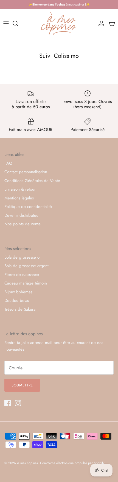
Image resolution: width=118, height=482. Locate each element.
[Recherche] (18, 23)
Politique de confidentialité (28, 207)
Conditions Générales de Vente (32, 181)
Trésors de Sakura (19, 309)
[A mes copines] (59, 23)
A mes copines (27, 463)
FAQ (8, 163)
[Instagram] (18, 403)
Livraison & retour (20, 189)
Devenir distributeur (22, 215)
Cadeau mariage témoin (25, 283)
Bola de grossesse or (22, 257)
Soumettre (22, 385)
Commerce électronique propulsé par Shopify (72, 463)
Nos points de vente (22, 224)
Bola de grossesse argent (26, 266)
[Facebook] (7, 403)
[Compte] (100, 23)
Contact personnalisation (25, 172)
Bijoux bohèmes (18, 292)
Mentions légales (19, 198)
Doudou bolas (16, 300)
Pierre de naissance (21, 275)
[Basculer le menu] (6, 23)
